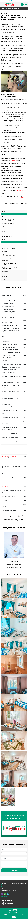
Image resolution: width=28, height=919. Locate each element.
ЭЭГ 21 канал (5, 486)
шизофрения (14, 160)
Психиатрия (8, 8)
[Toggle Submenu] (24, 214)
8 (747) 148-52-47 (7, 902)
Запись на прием (5, 896)
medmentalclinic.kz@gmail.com (9, 890)
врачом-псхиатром (21, 190)
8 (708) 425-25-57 (14, 818)
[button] (22, 4)
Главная (2, 8)
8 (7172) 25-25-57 (7, 904)
